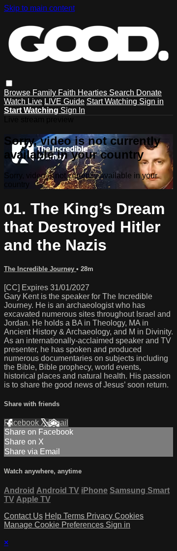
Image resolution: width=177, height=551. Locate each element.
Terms (75, 516)
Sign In (72, 110)
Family (45, 92)
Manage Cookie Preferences (55, 525)
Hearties (93, 92)
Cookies (129, 516)
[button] (9, 83)
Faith (68, 92)
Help (54, 516)
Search (122, 92)
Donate (149, 92)
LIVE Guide (64, 101)
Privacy (101, 516)
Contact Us (23, 516)
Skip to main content (39, 8)
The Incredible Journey (40, 269)
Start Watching (113, 101)
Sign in (151, 101)
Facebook (22, 422)
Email (58, 422)
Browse (18, 92)
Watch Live (23, 101)
